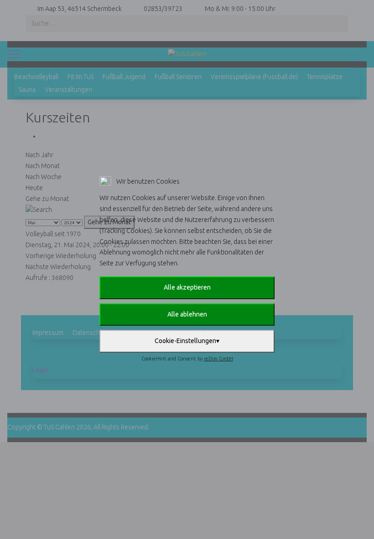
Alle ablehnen (187, 314)
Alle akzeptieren (187, 287)
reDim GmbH (218, 358)
